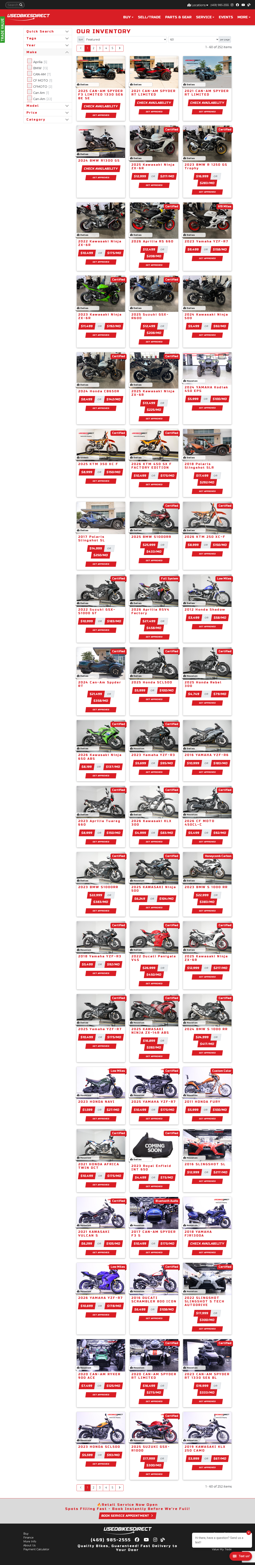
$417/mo (207, 1044)
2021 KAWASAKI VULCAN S (94, 1233)
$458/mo (154, 628)
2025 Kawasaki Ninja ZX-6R (153, 166)
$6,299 (87, 1243)
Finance (28, 1537)
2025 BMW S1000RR (151, 537)
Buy (26, 1533)
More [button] (242, 17)
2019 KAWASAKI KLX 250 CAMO (205, 1448)
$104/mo (166, 898)
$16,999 (202, 176)
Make (32, 52)
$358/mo (100, 700)
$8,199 (86, 767)
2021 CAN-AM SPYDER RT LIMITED (153, 92)
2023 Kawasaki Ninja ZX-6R (100, 316)
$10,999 (86, 621)
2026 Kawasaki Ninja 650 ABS (100, 756)
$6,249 (140, 898)
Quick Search (40, 31)
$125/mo (113, 1386)
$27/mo (113, 1110)
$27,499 (149, 621)
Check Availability (101, 106)
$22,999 (96, 895)
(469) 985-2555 (219, 5)
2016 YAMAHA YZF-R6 (207, 755)
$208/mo (154, 256)
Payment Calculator (36, 1549)
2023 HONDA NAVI (96, 1101)
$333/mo (207, 1392)
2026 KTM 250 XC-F (205, 537)
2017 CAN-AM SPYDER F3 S (153, 1233)
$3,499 (194, 617)
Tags (32, 38)
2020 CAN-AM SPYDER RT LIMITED (153, 1375)
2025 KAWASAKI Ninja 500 (153, 888)
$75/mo (166, 1177)
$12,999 (140, 176)
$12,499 (149, 249)
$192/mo (114, 326)
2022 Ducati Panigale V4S (153, 958)
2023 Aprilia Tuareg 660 (99, 822)
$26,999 (149, 968)
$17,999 (202, 1313)
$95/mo (166, 763)
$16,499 (149, 1386)
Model (33, 105)
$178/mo (114, 1306)
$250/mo (100, 555)
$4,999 (141, 833)
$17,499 (202, 475)
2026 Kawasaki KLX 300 (151, 822)
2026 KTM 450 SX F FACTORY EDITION (151, 465)
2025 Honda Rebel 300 (203, 684)
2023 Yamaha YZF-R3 (153, 755)
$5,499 (194, 326)
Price (32, 112)
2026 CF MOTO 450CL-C (200, 822)
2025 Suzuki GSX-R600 (150, 316)
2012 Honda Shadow (205, 609)
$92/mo (219, 326)
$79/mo (220, 694)
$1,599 (87, 1110)
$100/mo (220, 399)
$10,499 (87, 253)
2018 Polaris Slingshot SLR (199, 465)
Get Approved (100, 115)
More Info (29, 1541)
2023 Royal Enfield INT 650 (151, 1167)
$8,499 (87, 399)
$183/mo (114, 621)
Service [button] (204, 17)
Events (226, 17)
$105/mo (113, 1243)
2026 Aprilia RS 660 (152, 241)
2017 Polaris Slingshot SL (91, 538)
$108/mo (167, 1309)
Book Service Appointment (125, 1515)
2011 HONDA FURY (203, 1101)
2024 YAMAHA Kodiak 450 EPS (206, 389)
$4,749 (194, 694)
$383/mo (100, 902)
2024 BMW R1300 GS (99, 160)
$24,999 (202, 1037)
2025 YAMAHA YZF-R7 (153, 1101)
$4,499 (141, 1177)
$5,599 (87, 1455)
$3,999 (194, 1458)
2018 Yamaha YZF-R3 (100, 956)
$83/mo (166, 833)
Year (31, 45)
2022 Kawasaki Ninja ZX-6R (100, 243)
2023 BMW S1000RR (98, 887)
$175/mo (114, 253)
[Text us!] (240, 1557)
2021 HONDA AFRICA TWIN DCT (98, 1166)
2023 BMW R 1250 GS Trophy (206, 166)
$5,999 (193, 399)
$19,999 (202, 1386)
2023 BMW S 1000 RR (206, 887)
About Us (29, 1545)
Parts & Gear (178, 17)
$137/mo (113, 767)
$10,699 (86, 1306)
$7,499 (87, 1386)
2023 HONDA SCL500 (99, 1447)
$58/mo (220, 617)
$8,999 (87, 472)
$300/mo (207, 1320)
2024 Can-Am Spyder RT (99, 684)
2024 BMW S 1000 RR (206, 1029)
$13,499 (149, 403)
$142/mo (113, 399)
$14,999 (95, 548)
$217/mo (167, 176)
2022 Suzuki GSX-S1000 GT (97, 611)
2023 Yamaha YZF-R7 (206, 241)
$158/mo (220, 249)
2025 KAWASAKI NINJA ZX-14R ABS (150, 1030)
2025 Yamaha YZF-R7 (100, 1029)
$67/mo (220, 1458)
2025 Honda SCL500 (151, 682)
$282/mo (154, 1047)
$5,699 (141, 763)
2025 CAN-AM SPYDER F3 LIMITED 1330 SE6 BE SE (100, 94)
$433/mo (154, 551)
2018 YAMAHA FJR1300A (198, 1233)
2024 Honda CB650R (98, 391)
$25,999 (149, 545)
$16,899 (149, 1040)
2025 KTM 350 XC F (98, 464)
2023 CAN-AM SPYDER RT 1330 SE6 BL (207, 1375)
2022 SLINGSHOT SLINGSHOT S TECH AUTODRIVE (205, 1301)
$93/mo (113, 1455)
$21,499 (96, 694)
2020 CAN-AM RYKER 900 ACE (99, 1375)
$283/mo (207, 183)
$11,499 (87, 326)
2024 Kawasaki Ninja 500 (206, 316)
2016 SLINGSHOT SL (205, 1164)
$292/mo (207, 482)
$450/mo (154, 974)
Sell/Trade (149, 17)
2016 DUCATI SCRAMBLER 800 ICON (154, 1299)
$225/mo (154, 409)
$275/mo (154, 1392)
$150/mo (113, 472)
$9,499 (193, 249)
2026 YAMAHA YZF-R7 (100, 1298)
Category (36, 119)
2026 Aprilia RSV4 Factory (150, 611)
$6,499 (140, 1309)
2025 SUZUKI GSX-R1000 (150, 1448)
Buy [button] (127, 17)
